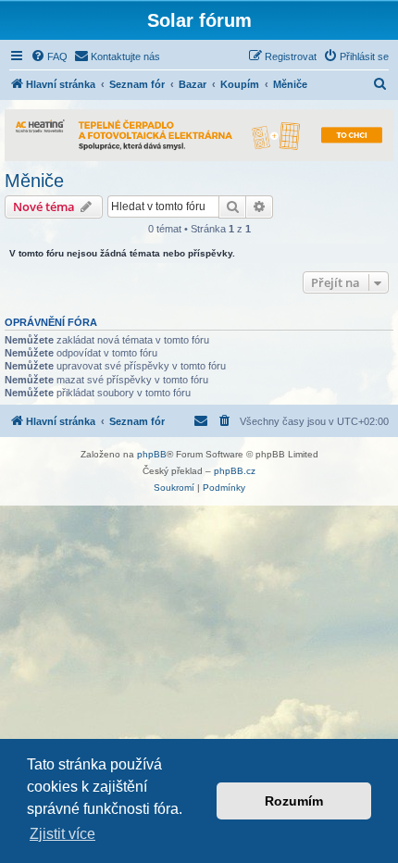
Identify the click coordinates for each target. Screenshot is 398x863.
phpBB (152, 454)
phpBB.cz (234, 471)
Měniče (34, 180)
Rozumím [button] (294, 801)
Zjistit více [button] (62, 834)
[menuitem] (49, 56)
